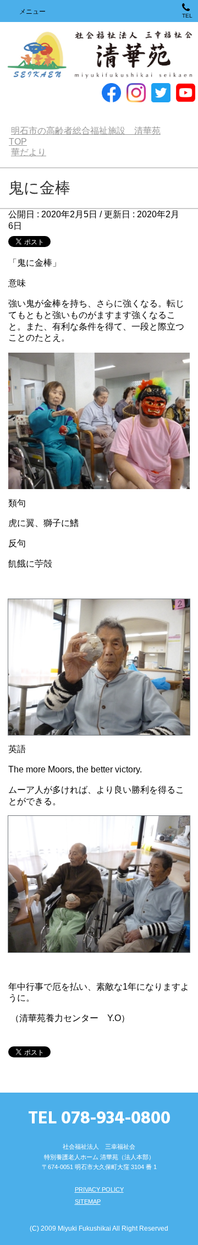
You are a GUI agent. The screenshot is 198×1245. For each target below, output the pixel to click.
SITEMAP (88, 1201)
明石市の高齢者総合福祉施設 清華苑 (99, 55)
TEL (187, 16)
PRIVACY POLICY (99, 1189)
